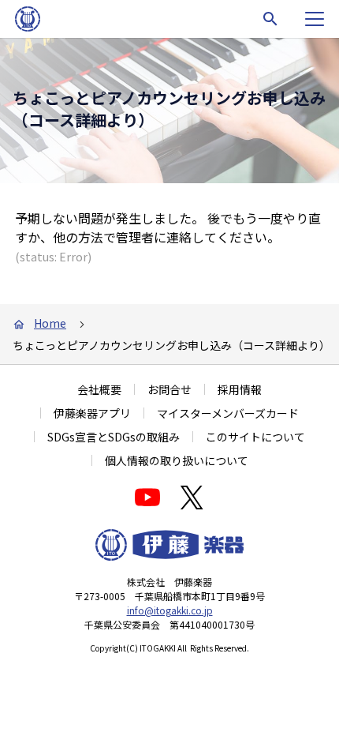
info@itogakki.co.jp (170, 610)
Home (50, 323)
